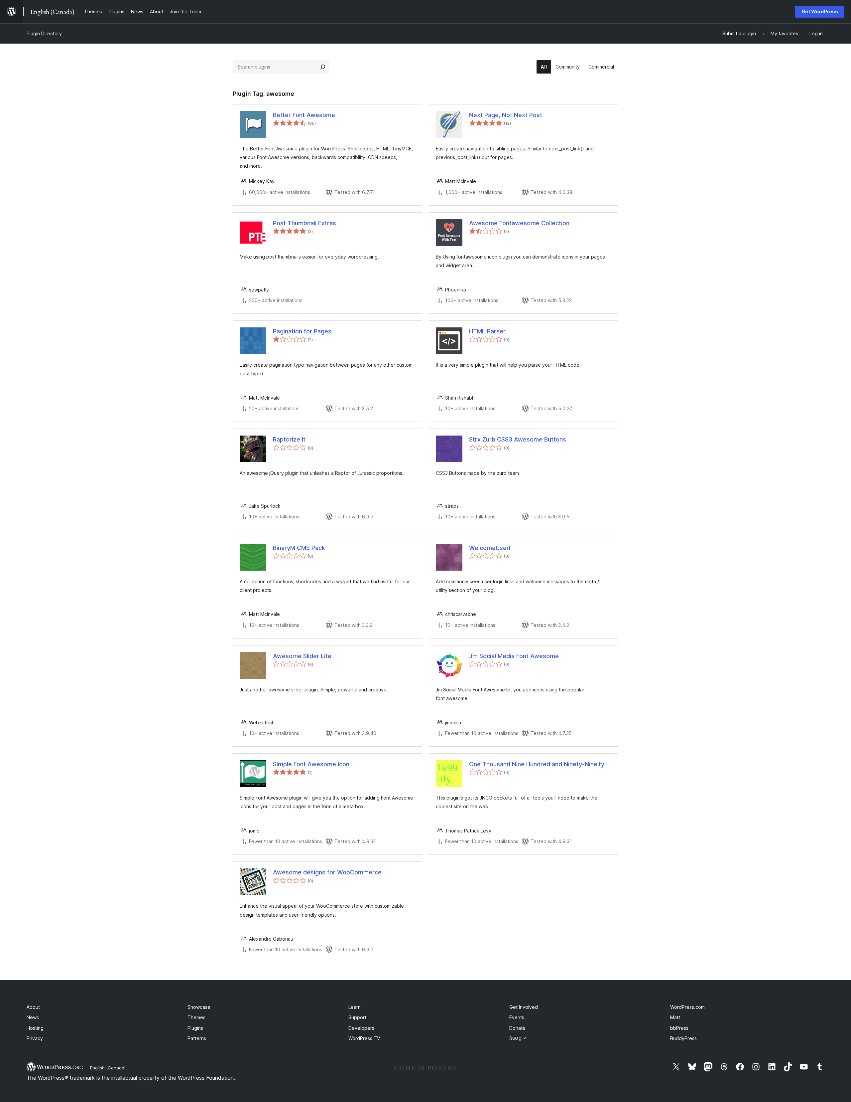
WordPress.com (687, 1007)
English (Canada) (108, 1067)
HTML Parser (487, 331)
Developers (361, 1028)
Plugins (195, 1028)
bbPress (679, 1028)
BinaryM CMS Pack (299, 547)
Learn (354, 1007)
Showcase (198, 1007)
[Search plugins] (322, 67)
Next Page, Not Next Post (505, 114)
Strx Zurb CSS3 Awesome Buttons (517, 439)
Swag (518, 1038)
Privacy (35, 1038)
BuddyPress (683, 1038)
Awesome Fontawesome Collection (519, 223)
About (33, 1007)
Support (357, 1017)
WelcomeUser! (490, 547)
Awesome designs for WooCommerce (327, 872)
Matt (675, 1017)
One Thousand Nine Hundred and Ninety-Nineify (536, 764)
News (33, 1017)
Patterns (196, 1038)
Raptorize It (289, 439)
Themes (196, 1017)
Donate (517, 1028)
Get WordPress (819, 11)
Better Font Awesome (304, 114)
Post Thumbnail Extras (304, 223)
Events (516, 1017)
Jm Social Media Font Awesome (514, 655)
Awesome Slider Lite (302, 655)
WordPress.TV (364, 1038)
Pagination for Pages (302, 331)
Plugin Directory (44, 33)
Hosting (35, 1028)
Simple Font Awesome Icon (311, 764)
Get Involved (523, 1007)
